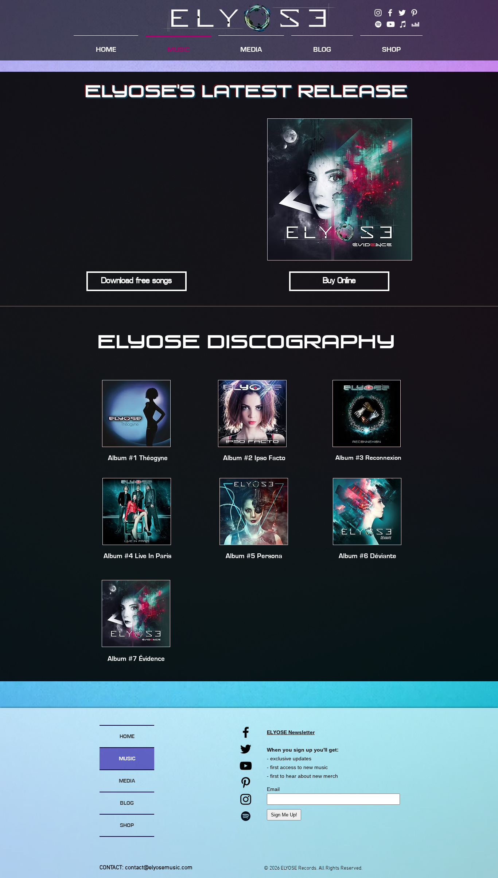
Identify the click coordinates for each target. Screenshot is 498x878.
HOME (127, 736)
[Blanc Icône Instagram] (378, 12)
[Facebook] (245, 732)
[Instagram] (245, 799)
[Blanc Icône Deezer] (415, 24)
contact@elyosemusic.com (158, 867)
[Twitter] (245, 749)
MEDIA (127, 781)
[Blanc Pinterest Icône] (414, 12)
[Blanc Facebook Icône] (390, 12)
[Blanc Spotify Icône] (378, 24)
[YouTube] (245, 766)
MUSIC (127, 758)
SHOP (127, 825)
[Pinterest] (245, 782)
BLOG (127, 803)
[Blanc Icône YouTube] (391, 24)
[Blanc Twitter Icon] (402, 12)
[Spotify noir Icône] (245, 816)
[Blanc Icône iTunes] (403, 24)
